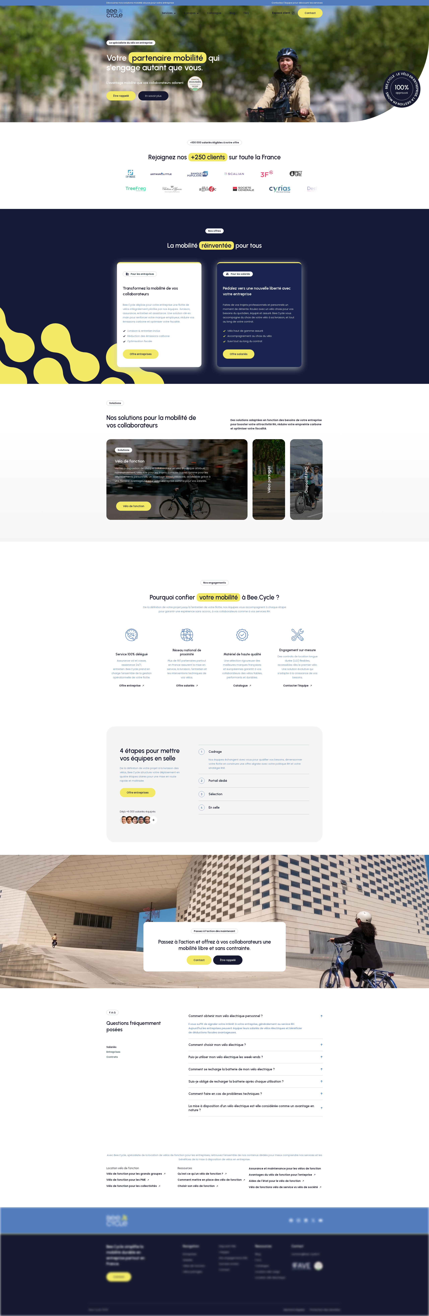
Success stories (229, 1264)
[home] (115, 12)
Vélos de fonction (194, 1266)
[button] (169, 13)
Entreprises (190, 1254)
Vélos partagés (192, 1271)
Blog (232, 13)
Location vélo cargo (267, 1271)
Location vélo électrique (270, 1277)
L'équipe (224, 1252)
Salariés (188, 1260)
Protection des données (325, 1309)
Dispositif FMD (227, 1246)
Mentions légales (294, 1309)
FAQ (246, 13)
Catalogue (214, 13)
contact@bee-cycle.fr (305, 1254)
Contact (224, 1269)
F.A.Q (258, 1260)
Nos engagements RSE (233, 1258)
